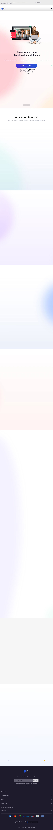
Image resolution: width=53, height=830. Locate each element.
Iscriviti (35, 780)
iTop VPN (3, 9)
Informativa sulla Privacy (6, 3)
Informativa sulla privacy (20, 821)
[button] (51, 669)
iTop (26, 771)
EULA (16, 822)
